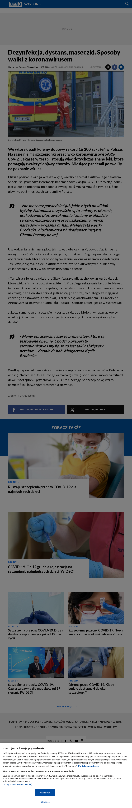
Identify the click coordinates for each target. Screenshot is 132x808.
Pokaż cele (45, 802)
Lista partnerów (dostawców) (17, 784)
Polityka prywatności (88, 766)
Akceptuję (45, 792)
